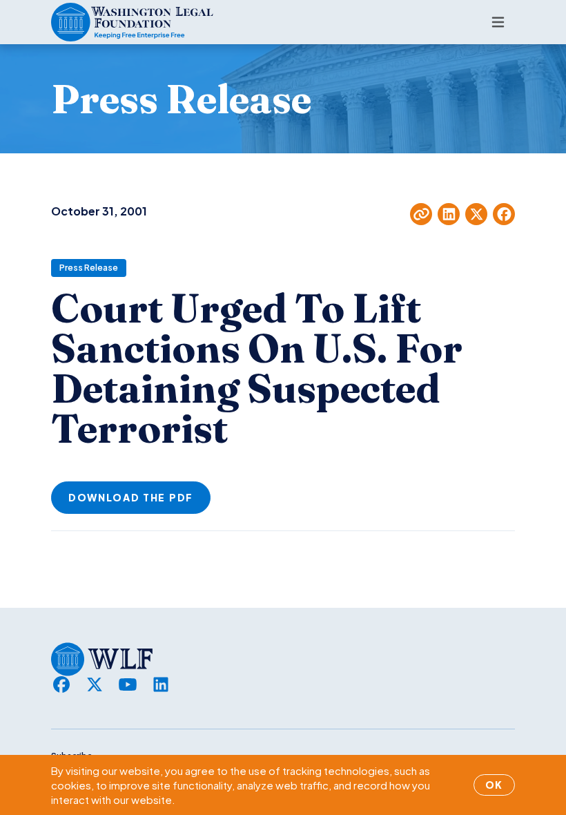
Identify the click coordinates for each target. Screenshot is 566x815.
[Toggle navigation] (498, 22)
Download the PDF (130, 497)
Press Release (88, 267)
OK (494, 784)
